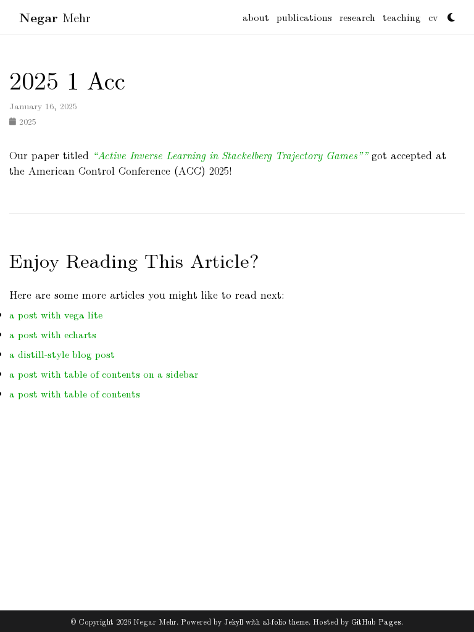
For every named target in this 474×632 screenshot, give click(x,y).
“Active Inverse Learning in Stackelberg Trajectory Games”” (230, 155)
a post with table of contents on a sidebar (103, 374)
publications (304, 17)
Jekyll (233, 621)
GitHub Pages (376, 621)
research (357, 17)
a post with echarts (52, 334)
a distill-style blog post (62, 354)
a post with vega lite (55, 314)
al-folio (274, 621)
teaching (402, 17)
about (256, 17)
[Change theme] (448, 13)
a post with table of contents (74, 393)
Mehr (55, 17)
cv (433, 17)
